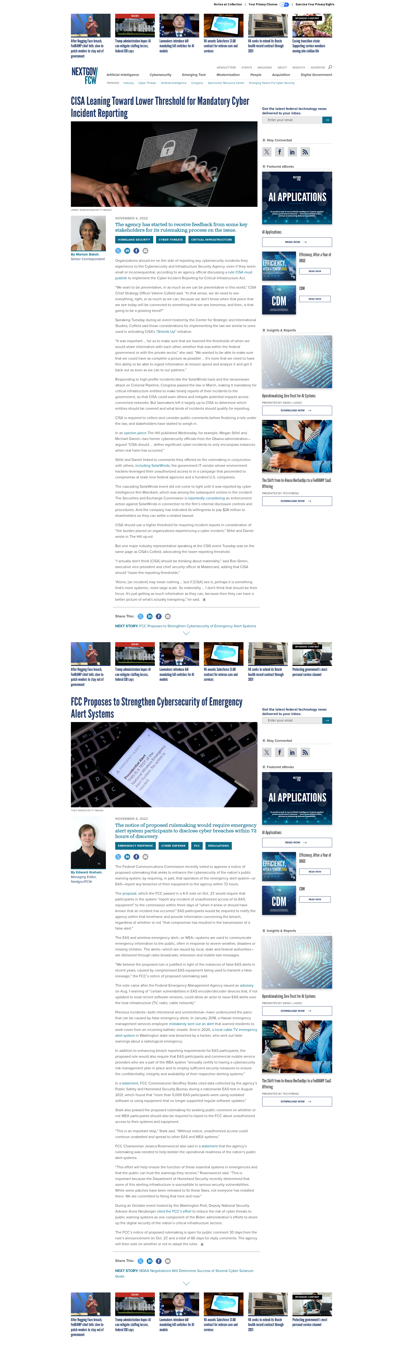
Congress (197, 83)
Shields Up (166, 331)
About (282, 67)
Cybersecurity (160, 74)
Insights (298, 67)
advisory (247, 985)
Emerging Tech (194, 74)
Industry (129, 83)
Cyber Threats (147, 83)
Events (247, 67)
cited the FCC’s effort (174, 1211)
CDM (302, 288)
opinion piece (135, 433)
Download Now (293, 410)
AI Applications (271, 232)
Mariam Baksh (87, 254)
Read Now (293, 242)
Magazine (265, 67)
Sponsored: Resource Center (226, 83)
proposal (129, 893)
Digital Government (316, 74)
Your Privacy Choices (263, 4)
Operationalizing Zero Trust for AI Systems (289, 396)
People (255, 74)
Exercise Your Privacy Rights (315, 4)
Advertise (318, 67)
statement (130, 1083)
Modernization (228, 74)
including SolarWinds (152, 465)
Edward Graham (89, 872)
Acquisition (281, 74)
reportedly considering (206, 498)
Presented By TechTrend (280, 493)
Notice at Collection (228, 4)
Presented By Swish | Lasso (282, 403)
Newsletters (226, 67)
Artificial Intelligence (123, 74)
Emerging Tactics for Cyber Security (272, 83)
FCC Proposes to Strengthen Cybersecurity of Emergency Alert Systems (197, 626)
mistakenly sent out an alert (191, 1023)
